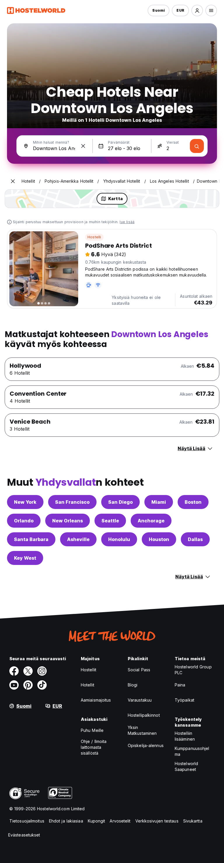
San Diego (120, 502)
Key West (25, 558)
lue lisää (127, 222)
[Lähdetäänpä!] (197, 146)
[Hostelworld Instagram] (42, 671)
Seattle (110, 521)
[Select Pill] (197, 10)
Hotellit (87, 684)
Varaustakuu (140, 700)
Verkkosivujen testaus (156, 820)
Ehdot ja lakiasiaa (66, 820)
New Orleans (67, 521)
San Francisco (72, 502)
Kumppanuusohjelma (192, 751)
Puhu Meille (92, 730)
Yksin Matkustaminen (142, 730)
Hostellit (88, 669)
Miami (158, 502)
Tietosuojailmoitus (26, 820)
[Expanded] (13, 181)
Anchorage (151, 521)
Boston (193, 502)
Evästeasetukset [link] (24, 834)
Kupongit (96, 820)
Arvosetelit (120, 820)
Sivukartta (192, 820)
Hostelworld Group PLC (193, 669)
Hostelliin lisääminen (185, 736)
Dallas (195, 539)
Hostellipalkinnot (144, 715)
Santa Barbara (31, 539)
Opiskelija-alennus (146, 745)
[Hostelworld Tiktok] (42, 685)
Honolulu (119, 539)
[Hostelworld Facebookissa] (14, 671)
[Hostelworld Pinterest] (28, 685)
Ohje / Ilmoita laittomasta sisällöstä (93, 747)
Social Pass (139, 669)
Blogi (133, 684)
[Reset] (83, 146)
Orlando (24, 521)
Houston (159, 539)
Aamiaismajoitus (96, 700)
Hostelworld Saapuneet (186, 766)
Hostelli (94, 237)
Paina (180, 684)
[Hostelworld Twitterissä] (28, 671)
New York (25, 502)
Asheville (78, 539)
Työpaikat (184, 700)
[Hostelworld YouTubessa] (14, 685)
